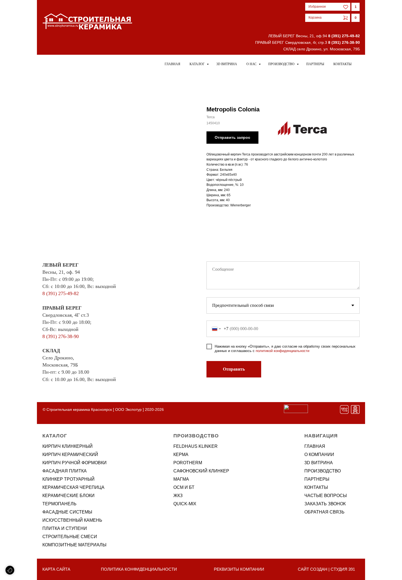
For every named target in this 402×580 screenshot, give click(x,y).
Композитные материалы (74, 545)
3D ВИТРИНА (318, 462)
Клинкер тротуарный (68, 479)
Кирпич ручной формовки (74, 462)
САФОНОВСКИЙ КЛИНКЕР (201, 471)
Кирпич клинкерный (67, 446)
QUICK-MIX (184, 503)
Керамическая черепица (73, 487)
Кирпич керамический (70, 454)
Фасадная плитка (64, 471)
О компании (319, 454)
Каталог (197, 64)
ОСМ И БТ (183, 487)
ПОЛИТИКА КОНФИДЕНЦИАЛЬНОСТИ (139, 569)
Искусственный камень (72, 520)
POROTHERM (187, 462)
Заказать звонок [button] (325, 503)
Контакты (342, 64)
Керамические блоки (68, 495)
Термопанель (59, 503)
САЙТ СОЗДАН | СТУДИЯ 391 (326, 569)
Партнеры (315, 64)
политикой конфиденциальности (282, 351)
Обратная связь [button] (324, 512)
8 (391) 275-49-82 (344, 36)
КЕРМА (180, 454)
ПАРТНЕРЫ (316, 479)
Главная (172, 64)
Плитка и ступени (64, 528)
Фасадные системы (67, 512)
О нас (251, 64)
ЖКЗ (178, 495)
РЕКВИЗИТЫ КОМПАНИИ (239, 569)
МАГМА (181, 479)
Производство (281, 64)
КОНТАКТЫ (316, 487)
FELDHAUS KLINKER (195, 446)
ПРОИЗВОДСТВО (322, 471)
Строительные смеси (69, 536)
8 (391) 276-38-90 (344, 42)
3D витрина (226, 64)
